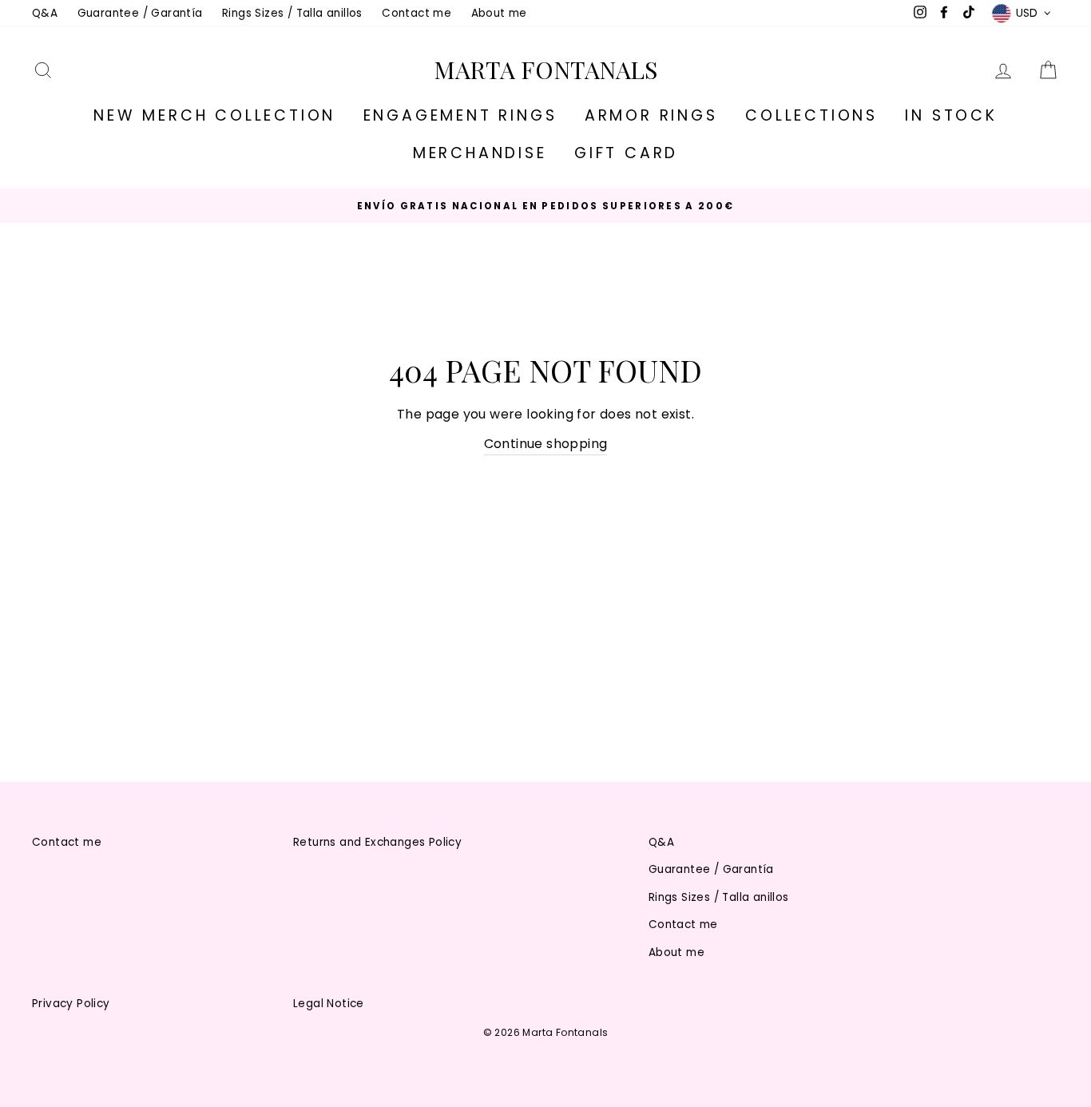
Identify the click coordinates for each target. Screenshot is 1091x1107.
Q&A (45, 13)
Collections (811, 115)
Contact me (416, 13)
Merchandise (480, 153)
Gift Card (626, 153)
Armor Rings (651, 115)
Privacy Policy (71, 1003)
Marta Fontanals (545, 69)
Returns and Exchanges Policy (377, 842)
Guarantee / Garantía (140, 13)
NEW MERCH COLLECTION (214, 115)
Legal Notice (328, 1003)
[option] (545, 205)
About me (499, 13)
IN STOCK (951, 115)
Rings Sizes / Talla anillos (292, 13)
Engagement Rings (460, 115)
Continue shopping (546, 443)
